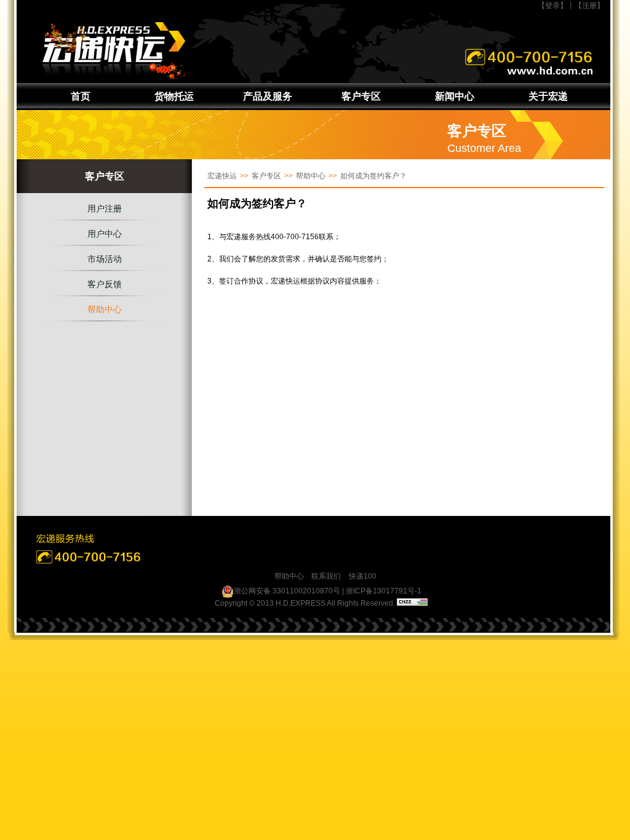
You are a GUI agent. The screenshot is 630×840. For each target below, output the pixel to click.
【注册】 (589, 5)
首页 (80, 96)
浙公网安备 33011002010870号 (287, 591)
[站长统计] (412, 603)
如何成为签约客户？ (373, 176)
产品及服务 (267, 96)
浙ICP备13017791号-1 (383, 591)
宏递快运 (222, 176)
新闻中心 (454, 96)
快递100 (363, 576)
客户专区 (361, 96)
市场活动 (104, 259)
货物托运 (174, 96)
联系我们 (326, 576)
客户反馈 (104, 284)
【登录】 (552, 5)
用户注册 (104, 208)
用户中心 (104, 234)
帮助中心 (104, 309)
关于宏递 (548, 96)
